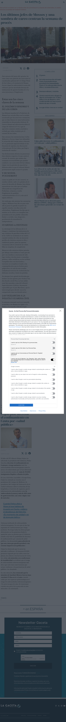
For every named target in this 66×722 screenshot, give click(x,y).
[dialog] (33, 361)
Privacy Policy (42, 410)
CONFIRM (21, 405)
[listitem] (33, 339)
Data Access (33, 410)
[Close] (60, 311)
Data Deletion (23, 410)
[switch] (53, 342)
